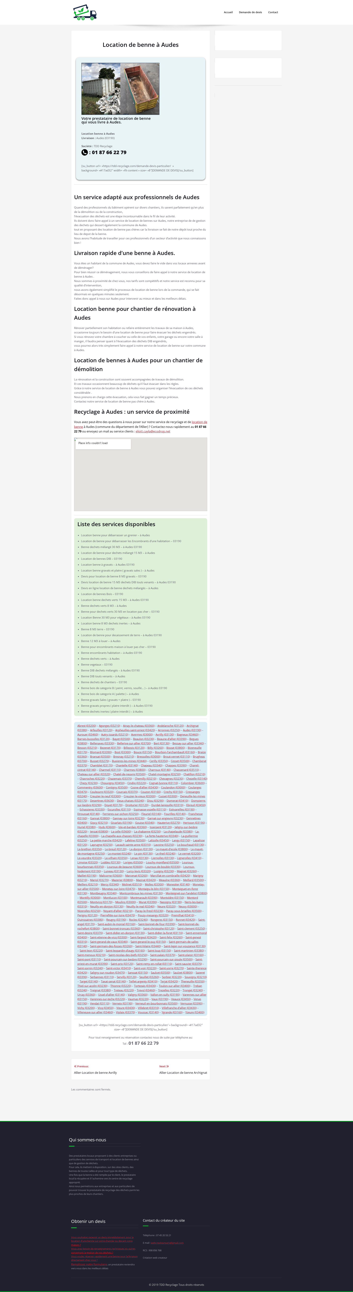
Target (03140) (89, 981)
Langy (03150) (181, 840)
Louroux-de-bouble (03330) (162, 867)
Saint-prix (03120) (122, 964)
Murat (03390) (148, 902)
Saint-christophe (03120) (158, 928)
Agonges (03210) (109, 725)
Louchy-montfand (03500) (162, 862)
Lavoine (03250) (164, 845)
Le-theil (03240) (165, 853)
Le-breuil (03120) (115, 849)
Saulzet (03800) (183, 972)
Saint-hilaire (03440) (148, 946)
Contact (273, 12)
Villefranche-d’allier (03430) (179, 1008)
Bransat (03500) (100, 756)
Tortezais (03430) (145, 986)
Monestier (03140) (178, 884)
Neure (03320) (166, 906)
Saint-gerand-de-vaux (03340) (109, 942)
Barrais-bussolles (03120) (93, 739)
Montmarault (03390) (143, 897)
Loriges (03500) (133, 862)
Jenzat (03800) (99, 831)
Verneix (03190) (122, 1003)
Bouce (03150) (143, 752)
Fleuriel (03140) (151, 814)
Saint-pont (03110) (89, 959)
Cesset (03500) (180, 761)
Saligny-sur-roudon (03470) (107, 972)
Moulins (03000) (125, 902)
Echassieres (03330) (92, 809)
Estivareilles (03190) (182, 809)
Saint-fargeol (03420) (143, 937)
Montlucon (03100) (115, 897)
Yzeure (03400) (194, 1012)
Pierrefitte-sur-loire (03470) (117, 915)
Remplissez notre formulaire (89, 1264)
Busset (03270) (99, 761)
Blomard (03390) (101, 752)
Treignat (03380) (100, 990)
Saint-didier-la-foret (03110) (165, 933)
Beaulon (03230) (143, 739)
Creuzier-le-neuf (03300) (105, 796)
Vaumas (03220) (138, 999)
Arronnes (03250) (169, 730)
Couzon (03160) (151, 792)
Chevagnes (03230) (171, 778)
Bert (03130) (162, 743)
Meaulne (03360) (169, 880)
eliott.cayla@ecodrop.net (153, 431)
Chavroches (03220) (92, 778)
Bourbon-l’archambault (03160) (175, 752)
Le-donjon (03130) (141, 849)
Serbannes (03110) (102, 977)
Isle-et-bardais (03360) (132, 827)
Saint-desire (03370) (90, 933)
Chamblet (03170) (101, 765)
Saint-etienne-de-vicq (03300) (108, 937)
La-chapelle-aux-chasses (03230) (121, 836)
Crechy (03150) (173, 792)
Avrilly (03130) (165, 734)
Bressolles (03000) (148, 756)
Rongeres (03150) (162, 919)
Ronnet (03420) (185, 919)
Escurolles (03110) (119, 809)
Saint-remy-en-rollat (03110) (154, 964)
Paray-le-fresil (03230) (149, 911)
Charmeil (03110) (110, 770)
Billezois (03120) (134, 748)
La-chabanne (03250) (147, 831)
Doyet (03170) (113, 805)
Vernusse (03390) (191, 1003)
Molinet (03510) (132, 884)
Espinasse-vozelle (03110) (150, 809)
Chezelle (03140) (196, 778)
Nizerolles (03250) (88, 911)
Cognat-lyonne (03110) (163, 783)
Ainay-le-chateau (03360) (138, 725)
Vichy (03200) (86, 1008)
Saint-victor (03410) (118, 968)
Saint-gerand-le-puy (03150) (148, 942)
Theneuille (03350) (192, 981)
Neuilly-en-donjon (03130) (106, 906)
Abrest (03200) (86, 725)
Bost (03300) (123, 752)
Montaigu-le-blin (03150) (153, 889)
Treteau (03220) (124, 990)
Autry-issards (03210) (114, 734)
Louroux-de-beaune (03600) (124, 867)
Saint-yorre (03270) (171, 968)
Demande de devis (250, 12)
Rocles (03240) (138, 919)
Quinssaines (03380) (90, 919)
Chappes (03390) (176, 765)
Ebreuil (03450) (196, 805)
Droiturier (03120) (136, 805)
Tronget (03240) (193, 990)
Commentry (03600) (90, 787)
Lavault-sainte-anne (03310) (133, 845)
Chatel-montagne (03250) (164, 774)
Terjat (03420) (169, 981)
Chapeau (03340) (151, 765)
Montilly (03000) (90, 897)
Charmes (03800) (134, 770)
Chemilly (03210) (145, 778)
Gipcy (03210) (99, 822)
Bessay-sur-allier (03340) (188, 743)
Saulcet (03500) (160, 972)
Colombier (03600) (193, 783)
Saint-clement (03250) (191, 928)
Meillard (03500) (193, 880)
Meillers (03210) (87, 884)
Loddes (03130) (110, 862)
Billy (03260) (155, 748)
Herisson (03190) (194, 822)
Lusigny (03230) (164, 871)
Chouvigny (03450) (112, 783)
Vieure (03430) (125, 1008)
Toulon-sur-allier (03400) (174, 986)
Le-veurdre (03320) (89, 858)
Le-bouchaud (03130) (190, 845)
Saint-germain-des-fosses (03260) (111, 946)
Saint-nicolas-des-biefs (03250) (127, 955)
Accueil (228, 12)
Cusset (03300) (167, 796)
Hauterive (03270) (168, 822)
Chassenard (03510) (186, 770)
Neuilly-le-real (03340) (140, 906)
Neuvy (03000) (188, 906)
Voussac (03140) (148, 1012)
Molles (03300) (154, 884)
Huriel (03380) (86, 827)
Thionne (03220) (120, 986)
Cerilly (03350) (158, 761)
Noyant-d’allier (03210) (117, 911)
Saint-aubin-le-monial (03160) (116, 924)
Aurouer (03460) (87, 734)
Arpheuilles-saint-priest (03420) (135, 730)
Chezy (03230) (89, 783)
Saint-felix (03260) (171, 937)
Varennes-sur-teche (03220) (107, 999)
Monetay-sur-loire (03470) (118, 889)
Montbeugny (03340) (103, 893)
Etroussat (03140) (88, 814)
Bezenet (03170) (110, 748)
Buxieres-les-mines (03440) (129, 761)
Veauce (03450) (181, 999)
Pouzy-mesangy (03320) (153, 915)
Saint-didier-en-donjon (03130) (125, 933)
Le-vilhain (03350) (116, 858)
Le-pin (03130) (143, 853)
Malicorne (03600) (110, 875)
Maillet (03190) (86, 875)
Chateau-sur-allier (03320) (93, 774)
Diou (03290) (155, 800)
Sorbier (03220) (172, 977)
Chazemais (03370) (120, 778)
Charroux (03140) (159, 770)
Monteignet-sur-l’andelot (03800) (186, 893)
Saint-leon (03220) (91, 950)
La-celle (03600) (121, 831)
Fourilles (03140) (175, 814)
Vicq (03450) (105, 1008)
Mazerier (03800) (122, 880)
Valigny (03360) (137, 994)
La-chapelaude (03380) (178, 831)
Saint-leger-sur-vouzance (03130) (185, 946)
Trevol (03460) (146, 990)
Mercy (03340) (110, 884)
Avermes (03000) (142, 734)
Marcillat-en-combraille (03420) (170, 875)
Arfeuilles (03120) (101, 730)
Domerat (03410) (177, 800)
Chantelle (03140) (127, 765)
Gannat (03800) (100, 818)
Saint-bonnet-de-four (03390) (156, 924)
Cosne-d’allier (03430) (144, 787)
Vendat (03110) (99, 1003)
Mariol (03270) (99, 880)
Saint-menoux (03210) (91, 955)
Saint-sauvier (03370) (188, 964)
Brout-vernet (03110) (176, 756)
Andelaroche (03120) (170, 725)
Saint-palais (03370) (162, 955)
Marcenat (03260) (136, 875)
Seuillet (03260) (149, 977)
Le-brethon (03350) (89, 849)
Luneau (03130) (114, 871)
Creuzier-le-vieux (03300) (140, 796)
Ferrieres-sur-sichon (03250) (120, 814)
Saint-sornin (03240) (90, 968)
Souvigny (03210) (196, 977)
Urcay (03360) (86, 994)
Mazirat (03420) (146, 880)
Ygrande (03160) (172, 1012)
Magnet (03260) (187, 871)
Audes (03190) (192, 730)
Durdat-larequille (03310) (167, 805)
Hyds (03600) (107, 827)
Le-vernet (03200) (189, 853)
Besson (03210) (87, 748)
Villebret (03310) (148, 1008)
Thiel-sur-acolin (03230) (92, 986)
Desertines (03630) (102, 800)
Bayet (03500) (121, 739)
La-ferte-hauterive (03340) (161, 836)
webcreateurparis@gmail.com (167, 1242)
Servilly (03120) (126, 977)
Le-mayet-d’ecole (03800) (172, 849)
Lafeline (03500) (135, 840)
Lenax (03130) (139, 858)
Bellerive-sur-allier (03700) (134, 743)
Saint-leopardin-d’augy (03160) (125, 950)
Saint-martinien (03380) (189, 950)
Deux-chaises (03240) (130, 800)
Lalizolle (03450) (158, 840)
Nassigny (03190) (171, 902)
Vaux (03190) (159, 999)
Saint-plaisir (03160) (191, 955)
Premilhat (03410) (182, 915)
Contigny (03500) (117, 787)
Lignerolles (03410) (189, 858)
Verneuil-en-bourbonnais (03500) (156, 1003)
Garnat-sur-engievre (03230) (165, 818)
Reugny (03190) (116, 919)
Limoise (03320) (87, 862)
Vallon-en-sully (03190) (165, 994)
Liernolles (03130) (162, 858)
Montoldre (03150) (172, 897)
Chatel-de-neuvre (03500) (129, 774)
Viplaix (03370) (125, 1012)
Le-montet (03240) (119, 853)
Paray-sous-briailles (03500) (184, 911)
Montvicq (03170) (101, 902)
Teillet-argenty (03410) (143, 981)
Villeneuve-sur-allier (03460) (95, 1012)
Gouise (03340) (144, 822)
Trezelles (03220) (169, 990)
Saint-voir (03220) (145, 968)
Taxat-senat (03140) (113, 981)
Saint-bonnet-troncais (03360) (121, 928)
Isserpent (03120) (161, 827)
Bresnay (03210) (123, 756)
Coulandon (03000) (173, 787)
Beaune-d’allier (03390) (171, 739)
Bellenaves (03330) (102, 743)
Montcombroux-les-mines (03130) (141, 893)
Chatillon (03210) (194, 774)
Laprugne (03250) (101, 845)
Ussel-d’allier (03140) (111, 994)
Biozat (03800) (175, 748)
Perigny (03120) (87, 915)
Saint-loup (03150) (159, 950)
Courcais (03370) (127, 792)
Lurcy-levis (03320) (139, 871)
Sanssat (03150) (138, 972)
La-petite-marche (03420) (106, 840)
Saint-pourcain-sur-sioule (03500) (171, 959)
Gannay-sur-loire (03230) (129, 818)
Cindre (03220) (136, 783)
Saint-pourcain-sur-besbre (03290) (125, 959)
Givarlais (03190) (121, 822)
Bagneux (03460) (187, 734)
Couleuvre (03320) (101, 792)
